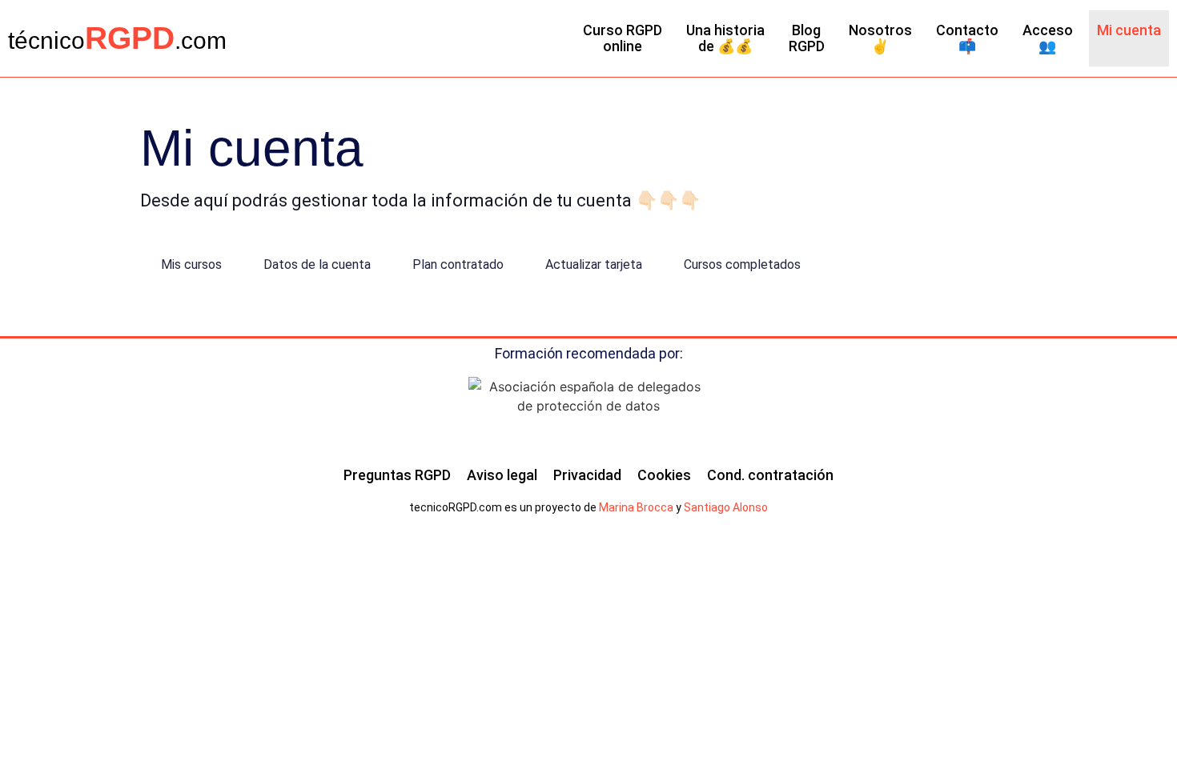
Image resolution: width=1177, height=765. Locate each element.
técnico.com (117, 40)
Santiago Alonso (726, 507)
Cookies (664, 475)
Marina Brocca (636, 507)
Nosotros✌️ (880, 38)
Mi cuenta (1129, 30)
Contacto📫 (967, 38)
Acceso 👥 (1047, 38)
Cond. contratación (770, 475)
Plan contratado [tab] (458, 264)
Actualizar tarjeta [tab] (593, 264)
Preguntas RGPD (397, 475)
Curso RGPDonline (622, 38)
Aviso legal (502, 475)
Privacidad (587, 475)
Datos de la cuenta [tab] (317, 264)
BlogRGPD (807, 38)
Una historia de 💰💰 (725, 38)
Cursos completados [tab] (742, 264)
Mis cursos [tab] (191, 264)
